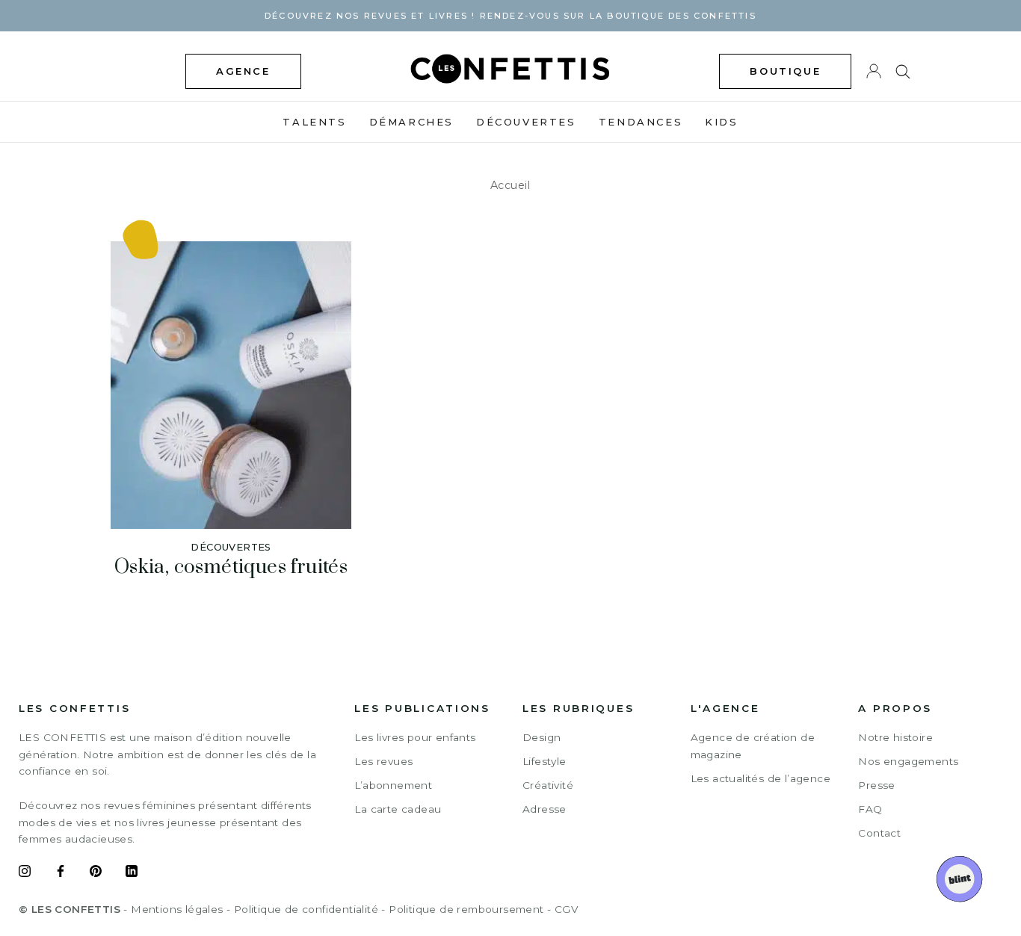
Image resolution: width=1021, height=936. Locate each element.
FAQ (870, 809)
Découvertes (526, 122)
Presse (876, 785)
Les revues (383, 761)
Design (541, 737)
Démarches (411, 122)
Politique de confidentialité (306, 909)
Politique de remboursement (466, 909)
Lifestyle (544, 761)
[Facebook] (61, 873)
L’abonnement (393, 785)
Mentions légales (177, 909)
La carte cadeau (397, 809)
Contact (879, 833)
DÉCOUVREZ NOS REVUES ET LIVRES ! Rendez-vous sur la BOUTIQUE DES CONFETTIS (510, 15)
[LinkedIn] (132, 873)
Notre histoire (895, 737)
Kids (721, 122)
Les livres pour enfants (414, 737)
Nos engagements (908, 761)
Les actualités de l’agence (760, 778)
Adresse (544, 809)
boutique (785, 71)
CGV (566, 909)
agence (243, 71)
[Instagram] (25, 873)
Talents (314, 122)
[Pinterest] (96, 873)
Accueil (510, 185)
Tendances (640, 122)
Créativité (547, 785)
